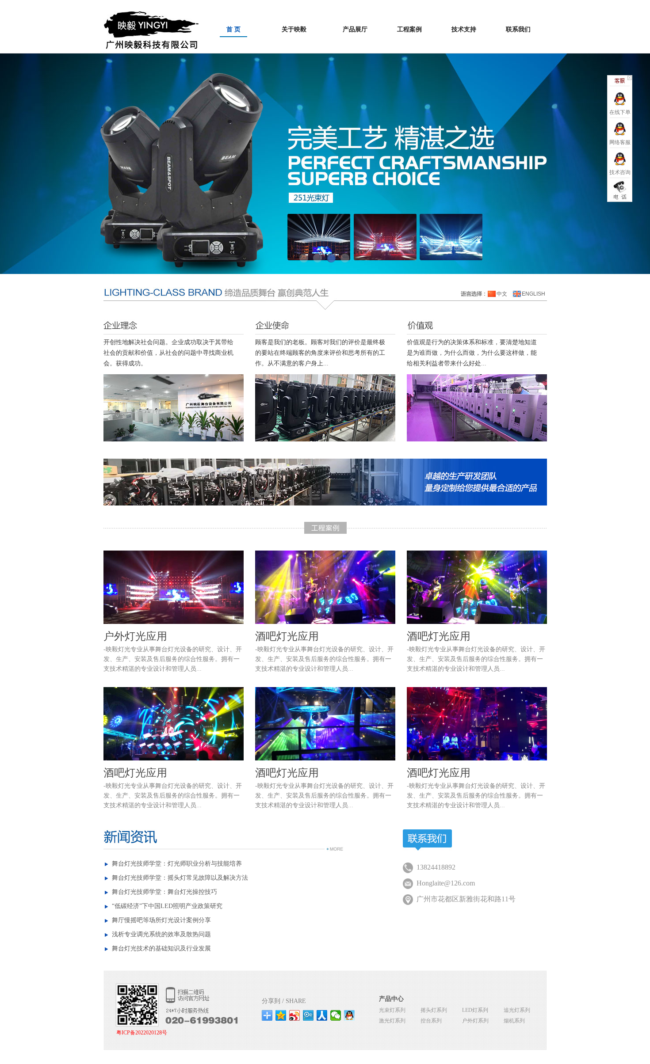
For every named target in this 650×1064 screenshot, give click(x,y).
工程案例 (409, 29)
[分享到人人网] (322, 1015)
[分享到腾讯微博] (308, 1015)
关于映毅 (294, 29)
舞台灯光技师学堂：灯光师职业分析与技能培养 (177, 863)
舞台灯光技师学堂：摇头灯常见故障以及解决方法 (180, 877)
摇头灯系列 (434, 1010)
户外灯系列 (475, 1021)
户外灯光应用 (135, 636)
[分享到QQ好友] (349, 1015)
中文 (502, 294)
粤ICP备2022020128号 (141, 1033)
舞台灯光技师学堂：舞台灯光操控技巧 (164, 892)
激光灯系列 (392, 1021)
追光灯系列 (517, 1010)
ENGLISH (533, 294)
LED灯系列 (475, 1010)
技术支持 (463, 29)
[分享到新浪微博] (294, 1015)
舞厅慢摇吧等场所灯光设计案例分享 (161, 920)
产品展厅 (355, 29)
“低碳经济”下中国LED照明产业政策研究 (167, 906)
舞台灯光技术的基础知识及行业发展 (161, 948)
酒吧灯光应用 (287, 636)
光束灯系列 (392, 1010)
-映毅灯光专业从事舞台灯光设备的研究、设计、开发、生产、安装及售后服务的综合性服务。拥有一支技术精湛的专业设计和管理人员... (172, 659)
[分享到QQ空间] (281, 1015)
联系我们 (518, 29)
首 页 (233, 29)
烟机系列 (514, 1021)
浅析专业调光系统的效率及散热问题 (161, 934)
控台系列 (431, 1021)
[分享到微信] (335, 1015)
